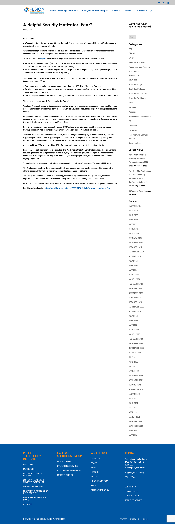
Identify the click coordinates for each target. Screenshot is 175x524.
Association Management (69, 470)
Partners (132, 107)
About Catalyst (65, 461)
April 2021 (134, 412)
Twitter (123, 519)
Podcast (132, 112)
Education (133, 53)
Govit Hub (133, 80)
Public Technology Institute (63, 11)
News (131, 103)
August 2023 (135, 311)
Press (94, 477)
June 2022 (133, 362)
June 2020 (133, 431)
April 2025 (134, 229)
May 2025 (133, 224)
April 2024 (134, 275)
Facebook (134, 519)
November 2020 (136, 426)
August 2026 (135, 206)
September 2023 (136, 307)
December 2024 (136, 242)
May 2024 (133, 270)
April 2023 (134, 330)
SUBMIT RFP (130, 487)
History (95, 472)
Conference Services (67, 466)
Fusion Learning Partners (139, 67)
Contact (141, 11)
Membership (29, 469)
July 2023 (133, 316)
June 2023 (133, 320)
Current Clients (65, 475)
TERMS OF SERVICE (133, 500)
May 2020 (133, 435)
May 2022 (133, 366)
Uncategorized (135, 143)
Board (94, 468)
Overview (95, 459)
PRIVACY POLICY (132, 496)
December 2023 (136, 293)
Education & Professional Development (36, 492)
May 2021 (133, 408)
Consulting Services (33, 487)
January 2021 (135, 421)
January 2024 (135, 288)
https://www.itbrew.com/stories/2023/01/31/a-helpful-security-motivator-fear (77, 188)
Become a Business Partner (32, 474)
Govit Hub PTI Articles (138, 93)
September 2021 (136, 389)
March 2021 (134, 417)
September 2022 (136, 348)
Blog (130, 49)
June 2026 (133, 215)
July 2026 (133, 210)
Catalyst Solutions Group (93, 11)
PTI (130, 121)
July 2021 (133, 398)
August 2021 (135, 394)
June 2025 (133, 220)
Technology (133, 130)
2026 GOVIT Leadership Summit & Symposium (34, 481)
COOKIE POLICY (131, 491)
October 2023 (135, 302)
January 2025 (135, 238)
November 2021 (136, 380)
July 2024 (133, 261)
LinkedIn (145, 519)
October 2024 (135, 247)
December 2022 (136, 343)
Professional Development (140, 116)
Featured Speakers (137, 62)
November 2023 (136, 298)
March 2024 (134, 279)
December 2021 (136, 375)
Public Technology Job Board (34, 499)
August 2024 (135, 256)
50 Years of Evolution (138, 191)
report (43, 58)
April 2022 (134, 371)
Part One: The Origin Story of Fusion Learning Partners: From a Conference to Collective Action (140, 178)
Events (128, 11)
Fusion (115, 11)
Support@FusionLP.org (134, 472)
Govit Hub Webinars (137, 98)
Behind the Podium (100, 490)
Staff (94, 463)
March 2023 (134, 334)
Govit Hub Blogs (135, 84)
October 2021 (135, 385)
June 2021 (133, 403)
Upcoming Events (99, 481)
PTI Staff (27, 504)
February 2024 (136, 284)
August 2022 (135, 353)
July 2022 (133, 357)
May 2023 (133, 325)
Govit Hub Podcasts (137, 89)
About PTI (28, 464)
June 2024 (133, 265)
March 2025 (134, 233)
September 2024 (136, 252)
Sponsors (133, 126)
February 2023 (136, 339)
